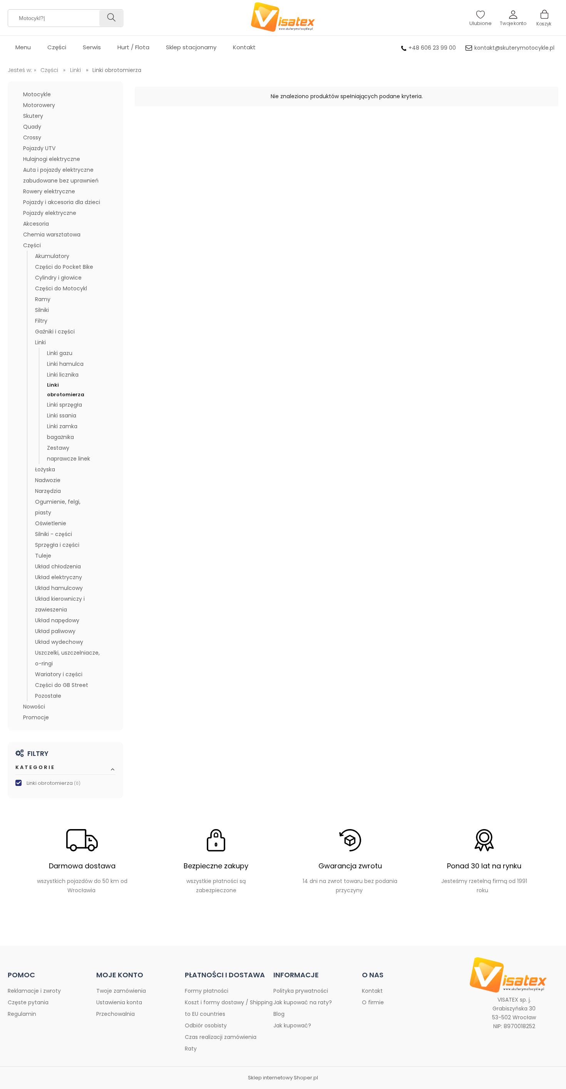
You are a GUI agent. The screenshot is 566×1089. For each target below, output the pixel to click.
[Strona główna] (283, 18)
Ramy (42, 299)
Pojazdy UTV (39, 148)
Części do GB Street (61, 685)
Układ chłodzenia (58, 566)
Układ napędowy (57, 620)
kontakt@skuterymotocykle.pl (514, 48)
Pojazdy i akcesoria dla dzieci (61, 202)
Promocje (36, 717)
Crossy (32, 137)
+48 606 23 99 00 (432, 48)
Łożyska (45, 469)
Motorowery (39, 105)
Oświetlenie (50, 523)
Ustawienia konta (119, 1002)
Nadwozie (47, 480)
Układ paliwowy (55, 631)
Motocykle (37, 94)
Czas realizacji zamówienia (220, 1037)
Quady (32, 127)
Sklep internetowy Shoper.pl (283, 1077)
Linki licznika (63, 375)
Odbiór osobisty (206, 1025)
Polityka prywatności (300, 991)
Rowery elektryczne (49, 191)
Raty (191, 1048)
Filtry (41, 321)
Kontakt (372, 991)
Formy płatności (206, 991)
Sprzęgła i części (57, 545)
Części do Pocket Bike (64, 267)
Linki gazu (59, 353)
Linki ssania (61, 415)
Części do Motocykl (61, 288)
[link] (65, 783)
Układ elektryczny (58, 577)
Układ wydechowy (59, 642)
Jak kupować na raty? (302, 1002)
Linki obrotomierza (65, 389)
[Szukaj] (110, 18)
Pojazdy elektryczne (49, 213)
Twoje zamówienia (121, 991)
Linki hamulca (65, 364)
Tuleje (43, 556)
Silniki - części (53, 534)
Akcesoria (36, 224)
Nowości (34, 706)
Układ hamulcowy (59, 588)
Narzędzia (48, 491)
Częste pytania (28, 1002)
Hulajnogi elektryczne (51, 159)
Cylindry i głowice (58, 277)
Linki (40, 342)
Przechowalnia (115, 1014)
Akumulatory (52, 256)
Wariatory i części (58, 674)
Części (32, 245)
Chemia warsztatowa (51, 234)
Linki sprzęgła (64, 405)
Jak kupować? (292, 1025)
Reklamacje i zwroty (34, 991)
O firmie (373, 1002)
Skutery (33, 116)
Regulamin (22, 1014)
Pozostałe (48, 696)
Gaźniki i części (55, 331)
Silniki (42, 310)
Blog (279, 1014)
